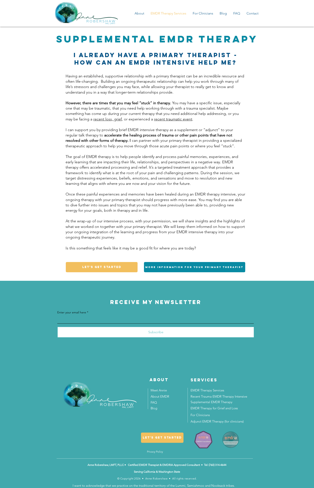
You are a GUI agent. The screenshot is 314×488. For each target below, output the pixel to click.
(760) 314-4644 (217, 464)
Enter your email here (71, 312)
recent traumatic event (173, 119)
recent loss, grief (107, 119)
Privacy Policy (155, 451)
